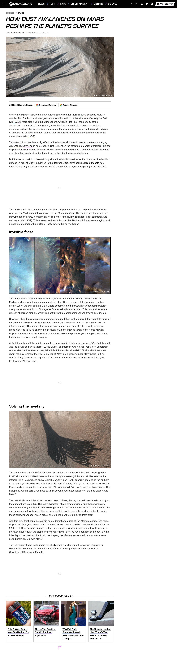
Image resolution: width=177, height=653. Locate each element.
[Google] (142, 4)
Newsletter (167, 4)
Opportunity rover (18, 149)
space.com (74, 309)
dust (83, 114)
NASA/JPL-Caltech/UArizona (99, 466)
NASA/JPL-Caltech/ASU (101, 291)
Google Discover (70, 105)
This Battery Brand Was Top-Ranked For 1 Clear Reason (18, 632)
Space (21, 13)
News (41, 4)
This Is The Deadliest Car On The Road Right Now (45, 632)
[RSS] (152, 4)
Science (112, 4)
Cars (63, 4)
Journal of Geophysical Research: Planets (76, 162)
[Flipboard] (147, 4)
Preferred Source (47, 105)
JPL (103, 166)
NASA (17, 121)
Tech (52, 4)
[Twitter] (137, 4)
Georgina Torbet (16, 33)
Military (98, 4)
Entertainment (79, 4)
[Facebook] (131, 4)
